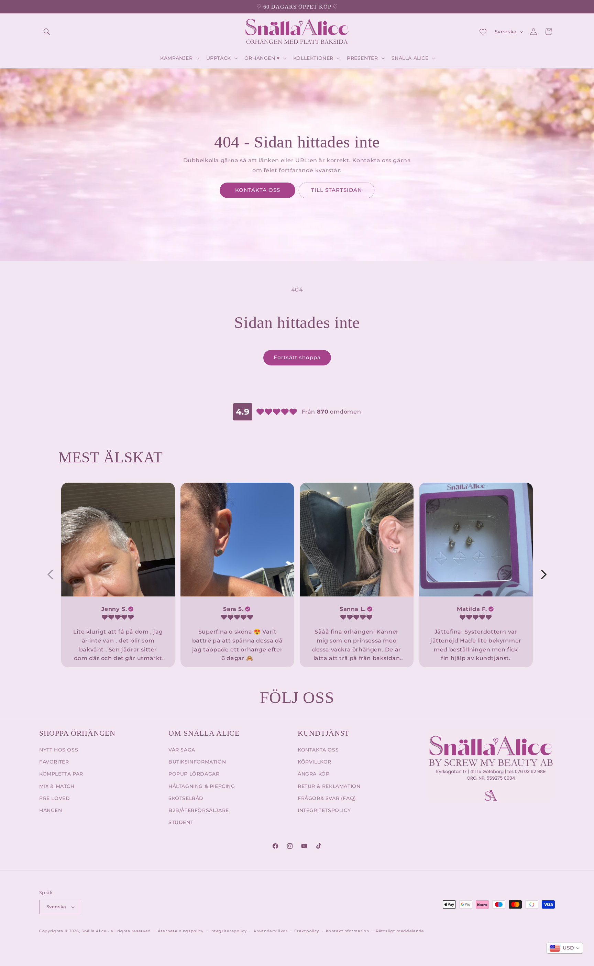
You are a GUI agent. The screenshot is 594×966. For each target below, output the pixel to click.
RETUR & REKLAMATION (329, 786)
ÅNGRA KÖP (313, 774)
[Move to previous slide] (50, 575)
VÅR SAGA (181, 750)
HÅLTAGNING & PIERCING (201, 786)
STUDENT (180, 822)
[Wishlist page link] (483, 31)
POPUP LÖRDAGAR (193, 774)
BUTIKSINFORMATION (197, 762)
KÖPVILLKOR (314, 762)
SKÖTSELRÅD (186, 798)
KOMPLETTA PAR (61, 774)
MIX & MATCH (57, 786)
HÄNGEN (50, 810)
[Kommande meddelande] (552, 6)
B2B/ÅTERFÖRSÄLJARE (198, 810)
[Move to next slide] (544, 575)
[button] (46, 31)
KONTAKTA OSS (257, 190)
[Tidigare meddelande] (41, 6)
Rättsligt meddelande (400, 931)
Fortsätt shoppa (297, 357)
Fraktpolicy (306, 931)
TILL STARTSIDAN (336, 190)
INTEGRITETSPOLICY (324, 810)
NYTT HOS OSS (58, 750)
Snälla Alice (93, 931)
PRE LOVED (54, 798)
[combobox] (565, 948)
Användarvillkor (270, 931)
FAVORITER (54, 762)
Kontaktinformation (347, 931)
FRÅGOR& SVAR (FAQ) (327, 798)
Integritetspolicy (228, 931)
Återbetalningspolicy (181, 931)
